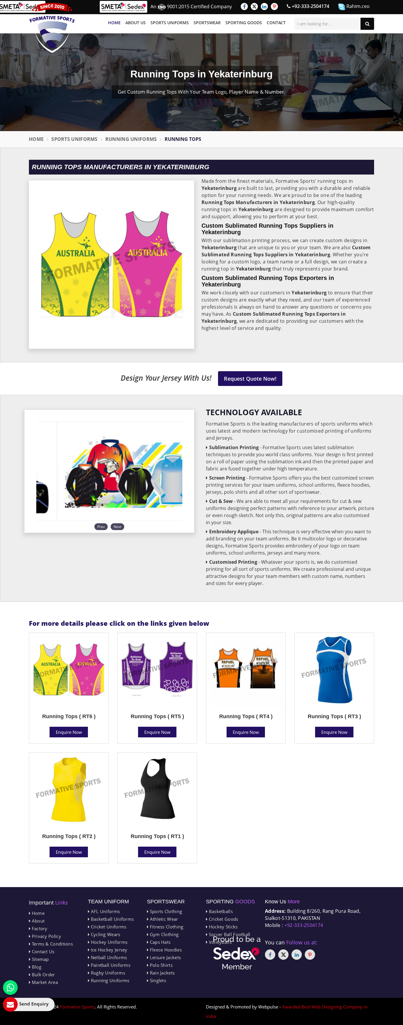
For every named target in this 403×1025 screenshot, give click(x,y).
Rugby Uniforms (107, 973)
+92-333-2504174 (310, 6)
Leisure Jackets (164, 957)
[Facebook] (244, 6)
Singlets (157, 980)
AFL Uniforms (104, 911)
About (37, 921)
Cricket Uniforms (107, 927)
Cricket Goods (222, 919)
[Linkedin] (264, 6)
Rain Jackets (161, 973)
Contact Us (42, 951)
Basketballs (220, 911)
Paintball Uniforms (109, 965)
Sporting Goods (243, 22)
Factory (38, 928)
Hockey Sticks (222, 927)
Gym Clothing (163, 934)
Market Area (44, 982)
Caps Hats (159, 942)
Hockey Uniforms (108, 942)
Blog (35, 967)
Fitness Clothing (165, 927)
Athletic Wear (163, 919)
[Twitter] (254, 6)
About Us (135, 22)
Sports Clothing (165, 911)
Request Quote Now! (250, 378)
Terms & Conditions (51, 944)
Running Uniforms (131, 139)
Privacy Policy (45, 936)
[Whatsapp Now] (10, 987)
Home (114, 22)
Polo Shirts (160, 965)
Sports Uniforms (169, 22)
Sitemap (39, 959)
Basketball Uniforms (111, 919)
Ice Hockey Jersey (108, 950)
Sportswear (207, 22)
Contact (276, 22)
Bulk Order (42, 974)
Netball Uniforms (108, 957)
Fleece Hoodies (165, 950)
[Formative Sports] (52, 28)
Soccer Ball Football (228, 934)
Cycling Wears (104, 934)
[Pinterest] (274, 6)
